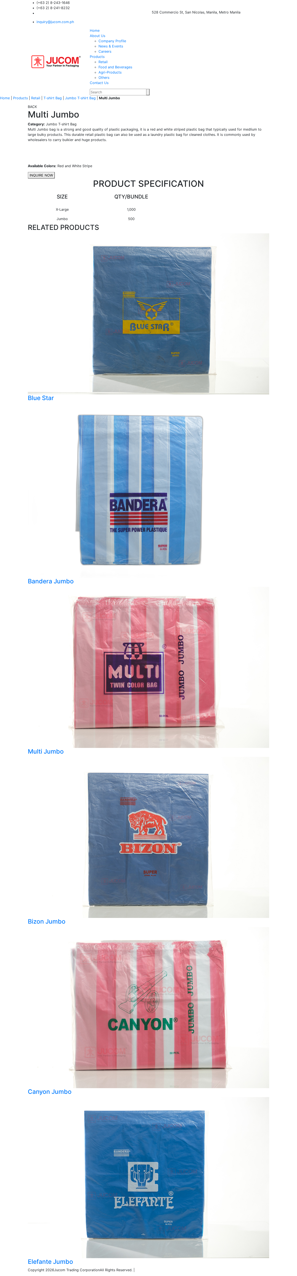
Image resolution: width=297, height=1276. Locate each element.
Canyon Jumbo (50, 1091)
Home (95, 30)
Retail (103, 62)
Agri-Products (110, 72)
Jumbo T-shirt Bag (80, 98)
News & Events (110, 46)
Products (97, 56)
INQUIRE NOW (41, 175)
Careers (104, 51)
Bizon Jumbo (46, 921)
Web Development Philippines (162, 1270)
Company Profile (112, 41)
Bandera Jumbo (51, 581)
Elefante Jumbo (50, 1261)
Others (103, 77)
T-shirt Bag (52, 98)
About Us (97, 36)
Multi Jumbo (46, 751)
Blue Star (41, 398)
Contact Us (99, 83)
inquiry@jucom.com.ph (55, 22)
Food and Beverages (115, 67)
